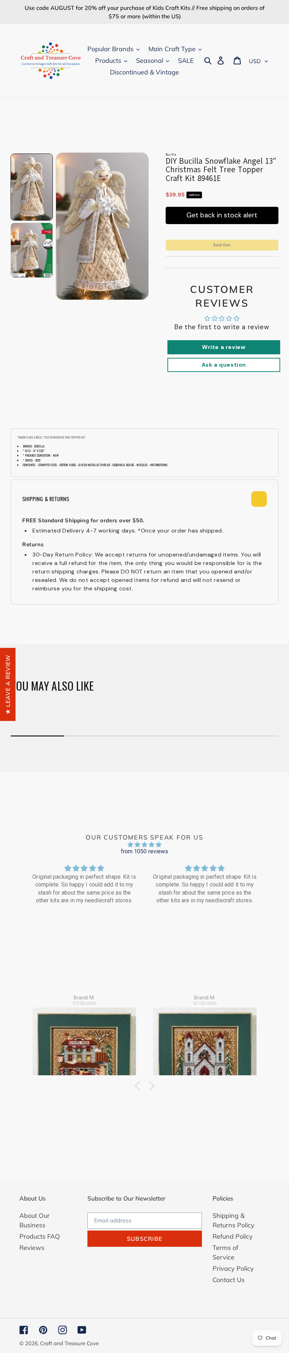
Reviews (31, 1248)
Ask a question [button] (224, 364)
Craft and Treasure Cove (69, 1343)
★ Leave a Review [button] (7, 684)
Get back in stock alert (221, 215)
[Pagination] (32, 187)
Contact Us (229, 1280)
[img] (144, 844)
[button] (139, 1086)
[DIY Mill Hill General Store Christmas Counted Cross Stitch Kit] (84, 1037)
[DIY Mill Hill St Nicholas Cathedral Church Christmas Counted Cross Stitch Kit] (205, 1037)
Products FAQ (39, 1236)
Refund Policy (233, 1236)
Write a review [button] (223, 347)
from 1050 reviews (144, 851)
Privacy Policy (233, 1268)
